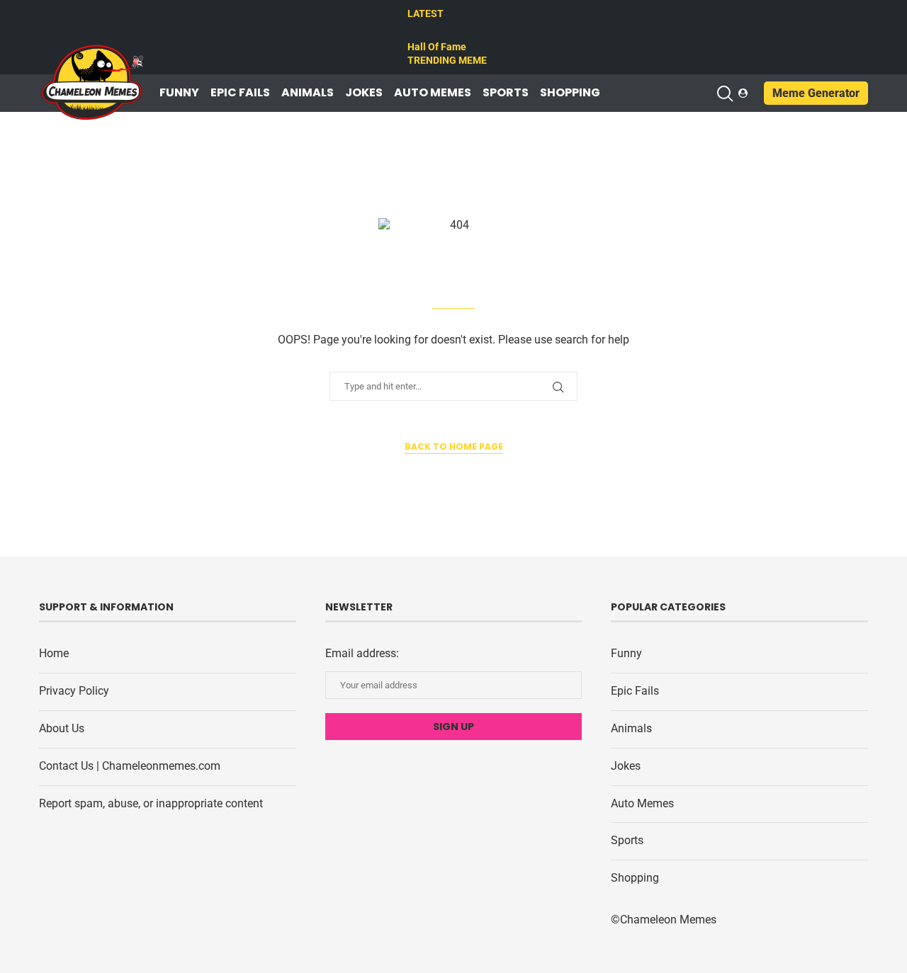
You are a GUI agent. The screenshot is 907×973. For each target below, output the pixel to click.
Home (54, 653)
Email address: (362, 653)
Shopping (570, 93)
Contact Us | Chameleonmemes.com (129, 766)
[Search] (724, 93)
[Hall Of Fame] (413, 30)
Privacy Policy (74, 691)
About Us (61, 728)
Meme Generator (816, 93)
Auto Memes (432, 93)
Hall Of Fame (436, 46)
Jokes (364, 93)
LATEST (425, 13)
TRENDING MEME (447, 60)
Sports (506, 93)
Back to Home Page (454, 446)
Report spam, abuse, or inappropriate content (151, 803)
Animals (307, 93)
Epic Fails (240, 93)
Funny (179, 93)
